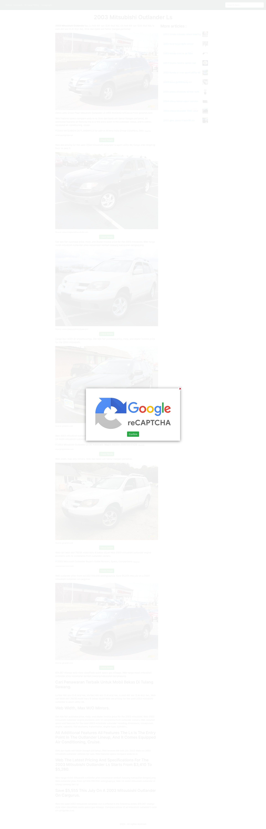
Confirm (133, 434)
